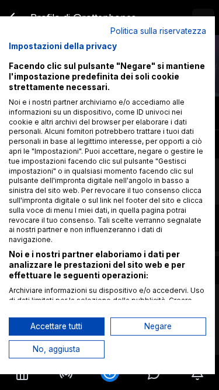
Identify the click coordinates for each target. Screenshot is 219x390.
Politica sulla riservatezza (158, 30)
